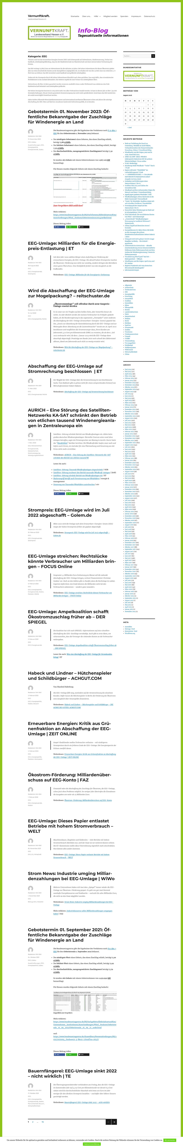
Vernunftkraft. (39, 16)
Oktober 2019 (129, 494)
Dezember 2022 (130, 409)
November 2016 (130, 571)
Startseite (75, 16)
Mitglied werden (110, 16)
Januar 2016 (129, 594)
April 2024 (128, 374)
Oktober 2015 (129, 596)
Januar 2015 (129, 609)
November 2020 (130, 465)
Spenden (124, 16)
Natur (127, 314)
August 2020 (129, 471)
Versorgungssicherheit (36, 455)
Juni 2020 (128, 476)
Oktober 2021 (129, 440)
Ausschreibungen (34, 145)
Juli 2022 (128, 420)
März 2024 (128, 376)
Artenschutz (129, 287)
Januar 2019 (129, 514)
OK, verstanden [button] (170, 1140)
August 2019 (129, 498)
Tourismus (128, 332)
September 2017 (130, 549)
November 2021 (130, 438)
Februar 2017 (129, 565)
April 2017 (128, 560)
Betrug (30, 902)
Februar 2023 (129, 405)
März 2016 (128, 589)
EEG (29, 142)
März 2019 (128, 509)
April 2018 (128, 534)
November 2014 (130, 611)
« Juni (130, 127)
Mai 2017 (128, 558)
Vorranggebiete (130, 343)
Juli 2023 (128, 394)
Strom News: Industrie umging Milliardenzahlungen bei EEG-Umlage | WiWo (71, 876)
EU (33, 854)
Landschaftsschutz (131, 312)
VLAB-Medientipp (131, 163)
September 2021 (130, 443)
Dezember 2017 (130, 543)
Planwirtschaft (33, 1103)
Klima (127, 305)
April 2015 (128, 607)
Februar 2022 (129, 432)
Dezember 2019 (130, 489)
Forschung (128, 296)
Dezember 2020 (130, 463)
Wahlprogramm (130, 347)
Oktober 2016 (129, 574)
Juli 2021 (128, 447)
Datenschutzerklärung (91, 1144)
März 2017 (128, 563)
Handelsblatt (62, 443)
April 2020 (128, 480)
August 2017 (129, 551)
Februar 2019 (129, 511)
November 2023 (130, 385)
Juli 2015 (128, 603)
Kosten (41, 592)
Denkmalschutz (130, 290)
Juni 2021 (128, 449)
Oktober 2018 (129, 520)
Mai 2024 (128, 372)
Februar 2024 (129, 378)
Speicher (128, 325)
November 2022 (130, 412)
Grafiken (128, 301)
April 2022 (128, 427)
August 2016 (129, 578)
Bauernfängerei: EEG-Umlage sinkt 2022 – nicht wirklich (87, 1102)
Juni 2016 (128, 583)
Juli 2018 (128, 527)
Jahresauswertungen (132, 270)
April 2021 (128, 454)
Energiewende (33, 149)
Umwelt (127, 336)
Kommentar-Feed (131, 631)
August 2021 (129, 445)
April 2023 (128, 400)
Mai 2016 (128, 585)
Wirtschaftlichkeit (34, 1106)
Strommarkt (129, 327)
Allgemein (128, 285)
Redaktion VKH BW (34, 136)
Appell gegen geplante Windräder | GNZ (138, 194)
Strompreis (32, 274)
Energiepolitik (33, 147)
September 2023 (130, 389)
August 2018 (129, 525)
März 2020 (128, 483)
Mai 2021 (128, 451)
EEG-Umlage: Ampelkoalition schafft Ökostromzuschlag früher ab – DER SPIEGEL (68, 617)
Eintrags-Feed (130, 629)
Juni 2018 (128, 529)
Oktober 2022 (129, 414)
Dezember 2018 (130, 516)
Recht (127, 321)
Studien (127, 330)
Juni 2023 (128, 396)
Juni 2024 (128, 369)
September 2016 (130, 576)
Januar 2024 (129, 380)
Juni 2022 (128, 423)
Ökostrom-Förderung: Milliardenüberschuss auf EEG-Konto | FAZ (69, 777)
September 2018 (130, 523)
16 (43, 1122)
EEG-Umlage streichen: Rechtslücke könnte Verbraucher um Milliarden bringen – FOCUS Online (72, 561)
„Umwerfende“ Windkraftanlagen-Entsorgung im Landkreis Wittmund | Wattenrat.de (137, 221)
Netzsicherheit (37, 446)
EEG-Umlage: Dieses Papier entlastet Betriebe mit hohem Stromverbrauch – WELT (70, 826)
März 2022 (128, 429)
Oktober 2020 (129, 467)
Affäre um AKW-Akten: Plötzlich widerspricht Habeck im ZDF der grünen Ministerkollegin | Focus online (138, 159)
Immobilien (129, 303)
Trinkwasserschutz (131, 334)
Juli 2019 (128, 500)
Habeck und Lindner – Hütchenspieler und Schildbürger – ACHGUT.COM (70, 675)
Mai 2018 (128, 531)
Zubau (34, 142)
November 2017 (130, 545)
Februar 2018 (129, 538)
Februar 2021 (129, 458)
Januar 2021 (129, 460)
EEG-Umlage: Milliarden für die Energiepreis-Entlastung (87, 275)
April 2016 (128, 587)
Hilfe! (96, 16)
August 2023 (129, 392)
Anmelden (128, 627)
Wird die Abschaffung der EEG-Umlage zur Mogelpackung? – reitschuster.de (71, 293)
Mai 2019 (128, 505)
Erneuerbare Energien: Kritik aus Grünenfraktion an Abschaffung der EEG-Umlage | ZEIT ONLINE (69, 728)
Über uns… (86, 16)
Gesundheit (129, 299)
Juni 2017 (128, 556)
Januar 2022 (129, 434)
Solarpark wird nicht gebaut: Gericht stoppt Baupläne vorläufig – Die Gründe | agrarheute (139, 241)
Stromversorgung (34, 453)
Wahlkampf (129, 345)
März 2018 (128, 536)
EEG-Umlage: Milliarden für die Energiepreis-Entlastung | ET (72, 246)
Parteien (31, 594)
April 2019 (128, 507)
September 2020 (130, 469)
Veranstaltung (130, 341)
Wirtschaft (37, 854)
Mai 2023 (128, 398)
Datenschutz (149, 16)
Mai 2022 (128, 425)
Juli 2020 (128, 474)
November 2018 (130, 518)
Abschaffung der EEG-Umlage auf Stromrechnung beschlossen (89, 392)
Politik (44, 319)
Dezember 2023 (130, 383)
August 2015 (129, 600)
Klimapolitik (129, 307)
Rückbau (128, 323)
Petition (127, 319)
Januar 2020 (129, 487)
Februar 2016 (129, 591)
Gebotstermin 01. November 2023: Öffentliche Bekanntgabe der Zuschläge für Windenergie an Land (70, 116)
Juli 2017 (128, 554)
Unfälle (127, 339)
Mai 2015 (128, 605)
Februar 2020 (129, 485)
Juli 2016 (128, 580)
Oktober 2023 (129, 387)
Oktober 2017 (129, 547)
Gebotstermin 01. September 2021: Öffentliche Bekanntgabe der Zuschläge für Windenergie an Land (70, 935)
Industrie (40, 902)
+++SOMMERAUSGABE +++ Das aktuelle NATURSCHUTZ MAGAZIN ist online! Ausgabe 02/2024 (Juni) (138, 177)
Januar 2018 (129, 540)
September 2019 (130, 496)
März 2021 (128, 456)
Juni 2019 (128, 503)
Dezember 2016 (130, 569)
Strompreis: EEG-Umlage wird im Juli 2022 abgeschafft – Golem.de (69, 512)
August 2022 (129, 418)
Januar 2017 (129, 567)
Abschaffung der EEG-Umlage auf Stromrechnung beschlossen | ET (65, 369)
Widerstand (129, 350)
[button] (59, 227)
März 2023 (128, 403)
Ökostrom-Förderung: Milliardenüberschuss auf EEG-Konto (88, 800)
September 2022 (130, 416)
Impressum (136, 16)
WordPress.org (130, 633)
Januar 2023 (129, 407)
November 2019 (130, 491)
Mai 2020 (128, 478)
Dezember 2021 (130, 436)
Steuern (36, 703)
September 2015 (130, 598)
